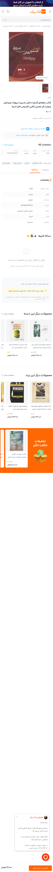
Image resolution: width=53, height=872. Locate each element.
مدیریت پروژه (17, 163)
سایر (49, 97)
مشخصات (45, 170)
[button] (4, 336)
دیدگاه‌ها (35, 170)
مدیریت (27, 163)
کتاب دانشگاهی (37, 163)
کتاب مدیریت (38, 118)
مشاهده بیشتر (8, 314)
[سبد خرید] (7, 11)
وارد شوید (12, 291)
